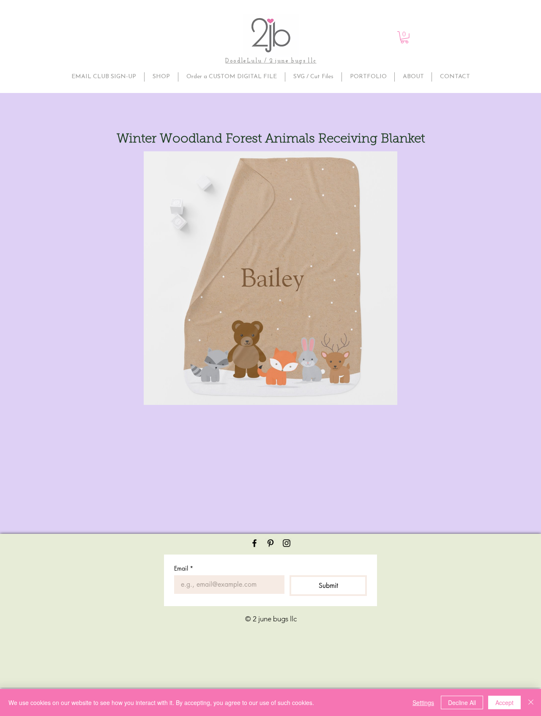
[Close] (531, 702)
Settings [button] (423, 702)
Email (183, 568)
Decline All (462, 702)
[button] (404, 37)
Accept (504, 702)
